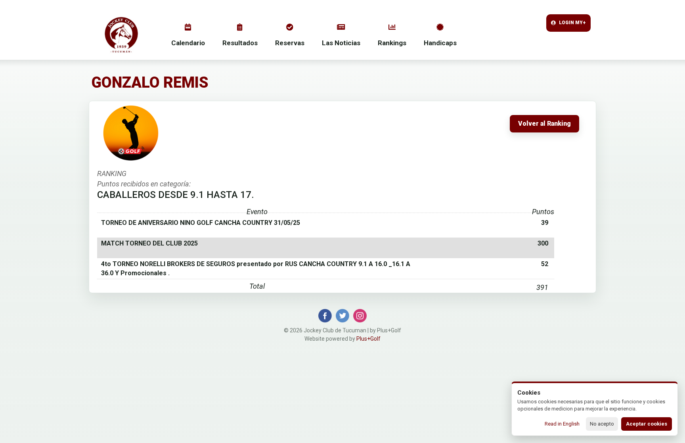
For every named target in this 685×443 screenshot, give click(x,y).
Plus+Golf (368, 339)
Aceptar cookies (646, 424)
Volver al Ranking (544, 123)
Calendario (188, 43)
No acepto (602, 424)
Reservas (289, 43)
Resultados (240, 43)
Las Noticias (341, 43)
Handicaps (440, 43)
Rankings (392, 43)
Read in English (562, 424)
